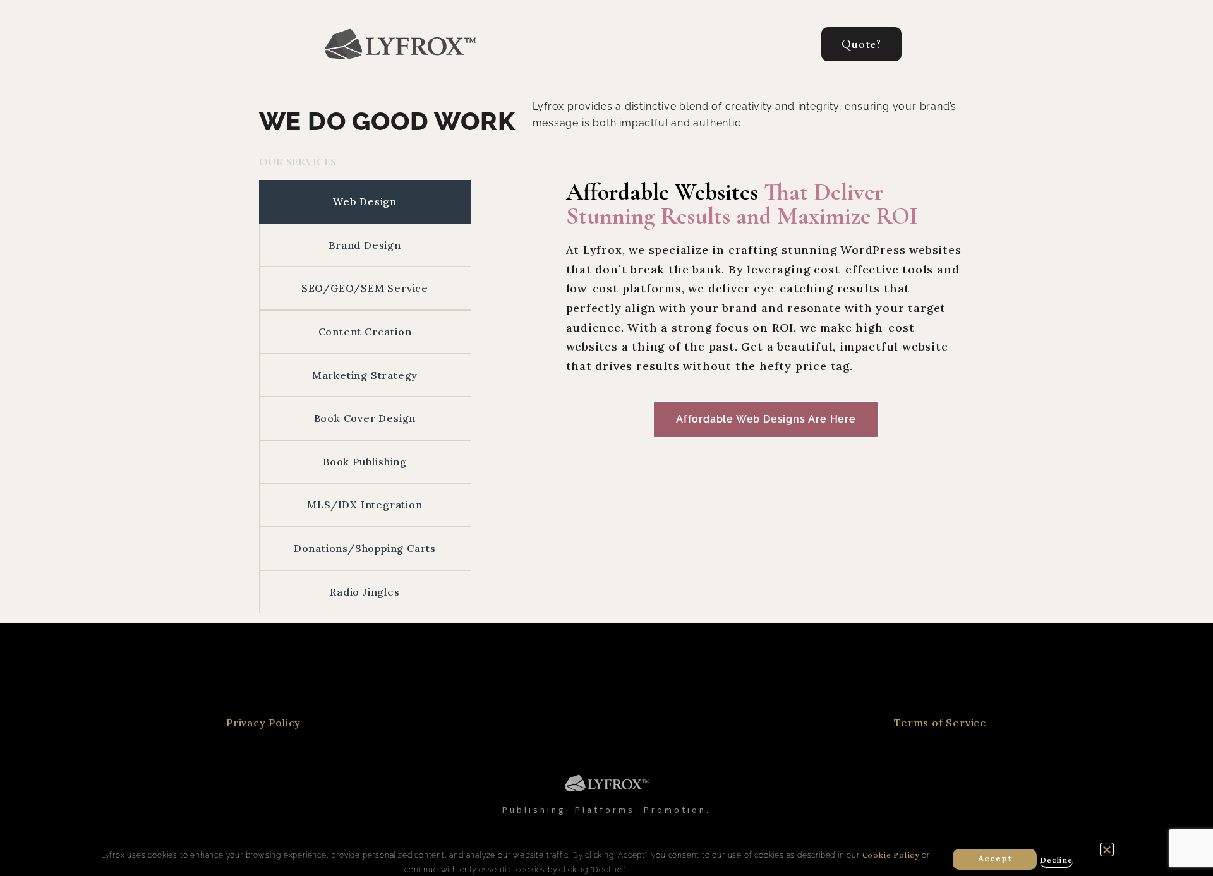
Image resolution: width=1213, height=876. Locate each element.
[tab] (365, 202)
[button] (1107, 849)
